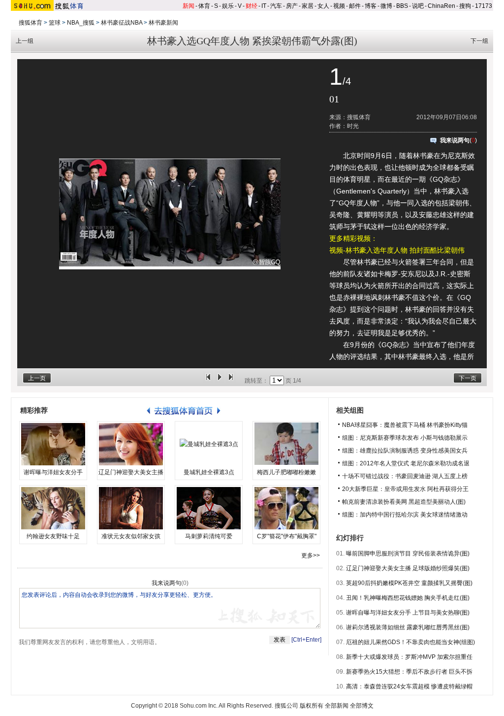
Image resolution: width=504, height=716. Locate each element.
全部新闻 (336, 705)
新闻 (188, 5)
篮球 (55, 22)
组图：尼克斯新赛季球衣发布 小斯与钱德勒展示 (405, 437)
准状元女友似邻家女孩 (130, 536)
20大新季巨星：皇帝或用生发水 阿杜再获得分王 (405, 489)
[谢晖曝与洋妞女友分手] (53, 444)
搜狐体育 (30, 22)
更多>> (310, 555)
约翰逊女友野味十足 (53, 536)
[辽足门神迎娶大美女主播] (130, 444)
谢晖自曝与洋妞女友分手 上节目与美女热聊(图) (408, 612)
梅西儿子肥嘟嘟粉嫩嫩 (286, 472)
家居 (308, 5)
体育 (204, 5)
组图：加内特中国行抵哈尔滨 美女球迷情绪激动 (405, 514)
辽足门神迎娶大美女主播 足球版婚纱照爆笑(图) (408, 568)
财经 (251, 5)
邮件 (355, 5)
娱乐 (228, 5)
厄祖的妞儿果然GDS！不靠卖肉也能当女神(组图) (410, 642)
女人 (323, 5)
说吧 (418, 5)
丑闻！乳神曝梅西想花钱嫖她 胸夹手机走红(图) (408, 597)
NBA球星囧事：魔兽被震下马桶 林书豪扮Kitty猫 (405, 425)
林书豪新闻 (163, 22)
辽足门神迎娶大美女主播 (130, 472)
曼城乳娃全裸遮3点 (209, 472)
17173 (483, 5)
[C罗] (286, 508)
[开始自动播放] (219, 380)
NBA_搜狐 (80, 22)
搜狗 (465, 5)
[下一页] (231, 380)
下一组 (479, 40)
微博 (386, 5)
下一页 (467, 378)
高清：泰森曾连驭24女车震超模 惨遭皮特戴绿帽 (409, 686)
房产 (292, 5)
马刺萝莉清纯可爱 (208, 536)
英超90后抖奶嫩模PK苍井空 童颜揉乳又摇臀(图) (409, 583)
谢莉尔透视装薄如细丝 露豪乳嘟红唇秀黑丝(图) (408, 627)
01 (334, 99)
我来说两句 (455, 140)
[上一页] (208, 380)
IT (263, 5)
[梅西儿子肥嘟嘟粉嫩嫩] (286, 444)
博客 (371, 5)
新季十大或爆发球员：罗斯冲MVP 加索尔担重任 (409, 656)
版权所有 (311, 705)
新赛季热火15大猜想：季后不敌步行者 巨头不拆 (409, 671)
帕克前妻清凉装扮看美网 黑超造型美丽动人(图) (404, 501)
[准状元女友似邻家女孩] (130, 508)
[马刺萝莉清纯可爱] (208, 508)
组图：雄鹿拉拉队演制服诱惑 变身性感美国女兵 (405, 450)
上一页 (37, 378)
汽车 (276, 5)
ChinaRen (441, 5)
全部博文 (362, 705)
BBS (402, 5)
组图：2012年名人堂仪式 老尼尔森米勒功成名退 (406, 463)
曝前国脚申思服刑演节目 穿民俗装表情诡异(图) (408, 553)
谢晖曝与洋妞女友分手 (53, 472)
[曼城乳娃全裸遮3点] (208, 444)
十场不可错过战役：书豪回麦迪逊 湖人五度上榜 (405, 476)
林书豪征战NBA (121, 22)
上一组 (24, 40)
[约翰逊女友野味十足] (53, 508)
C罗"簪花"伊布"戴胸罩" (286, 536)
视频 (339, 5)
